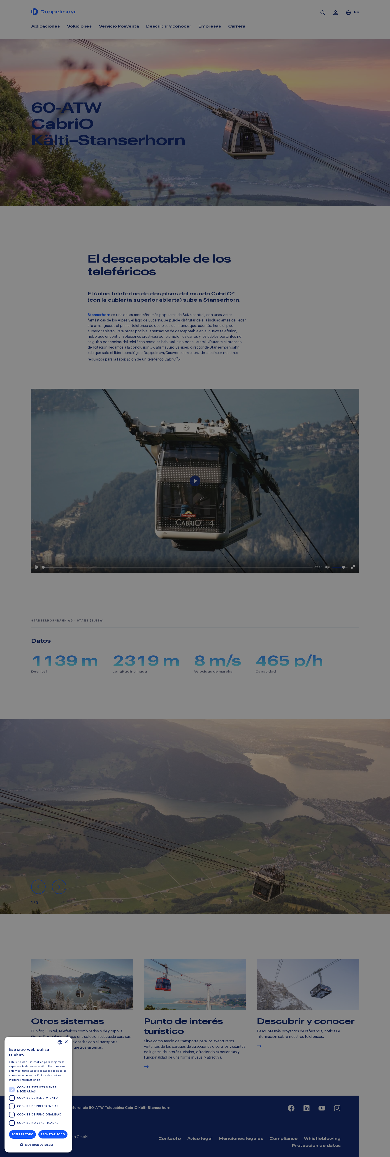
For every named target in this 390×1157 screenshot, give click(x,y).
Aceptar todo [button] (23, 1134)
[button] (38, 1145)
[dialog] (38, 1094)
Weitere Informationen (24, 1080)
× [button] (66, 1042)
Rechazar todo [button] (53, 1134)
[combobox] (60, 1042)
